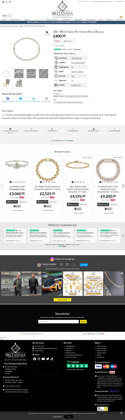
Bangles (21, 27)
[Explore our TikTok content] (52, 359)
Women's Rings (52, 19)
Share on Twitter (20, 102)
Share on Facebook (8, 102)
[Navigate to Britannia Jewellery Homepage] (62, 8)
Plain (73, 77)
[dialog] (62, 415)
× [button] (121, 413)
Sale (100, 19)
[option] (31, 334)
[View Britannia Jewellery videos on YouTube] (43, 359)
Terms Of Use (101, 347)
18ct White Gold (76, 59)
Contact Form (39, 351)
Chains (26, 19)
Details (17, 207)
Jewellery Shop (68, 17)
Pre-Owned (60, 17)
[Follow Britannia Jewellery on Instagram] (39, 359)
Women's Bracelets (82, 96)
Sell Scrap (7, 16)
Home (2, 27)
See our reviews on (58, 141)
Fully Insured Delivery (31, 131)
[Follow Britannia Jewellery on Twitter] (48, 359)
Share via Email (46, 102)
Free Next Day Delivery (10, 132)
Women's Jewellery (77, 72)
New (54, 17)
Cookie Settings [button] (57, 416)
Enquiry (69, 42)
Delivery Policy (102, 349)
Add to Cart (13, 202)
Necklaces (90, 19)
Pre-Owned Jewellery (78, 63)
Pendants (66, 19)
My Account (69, 349)
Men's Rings (14, 19)
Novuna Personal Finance (74, 356)
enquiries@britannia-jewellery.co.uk (46, 349)
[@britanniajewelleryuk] (39, 266)
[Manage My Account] (3, 2)
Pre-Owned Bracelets (60, 103)
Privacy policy (101, 353)
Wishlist (68, 351)
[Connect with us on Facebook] (34, 359)
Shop (3, 19)
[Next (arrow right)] (2, 340)
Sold (57, 42)
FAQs (99, 356)
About (109, 19)
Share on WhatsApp (33, 102)
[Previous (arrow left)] (0, 340)
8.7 (72, 68)
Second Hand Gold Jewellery (75, 103)
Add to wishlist (60, 46)
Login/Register (70, 347)
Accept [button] (69, 416)
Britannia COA (76, 86)
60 (72, 81)
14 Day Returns (52, 131)
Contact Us (100, 358)
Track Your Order (71, 358)
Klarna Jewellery (70, 96)
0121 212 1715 (39, 347)
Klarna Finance (70, 353)
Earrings (78, 19)
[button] (6, 2)
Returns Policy (101, 351)
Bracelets (37, 19)
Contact (120, 19)
